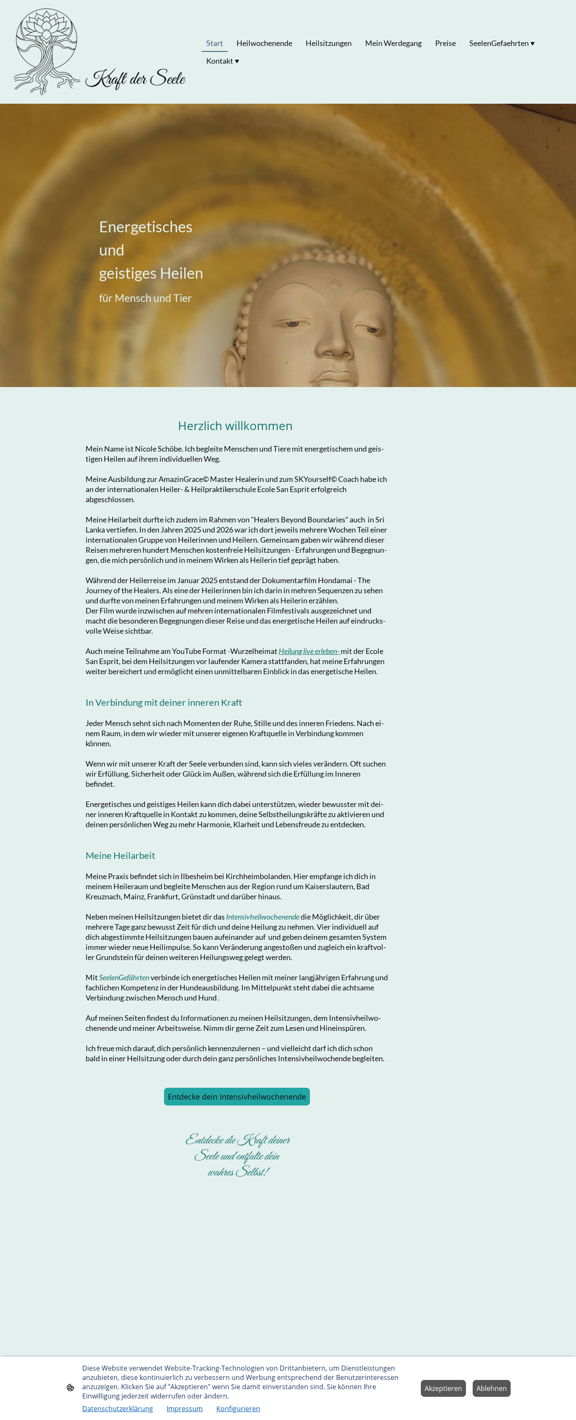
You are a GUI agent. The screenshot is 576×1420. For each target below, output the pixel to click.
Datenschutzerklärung (117, 1408)
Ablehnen (491, 1388)
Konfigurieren (238, 1408)
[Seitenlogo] (100, 52)
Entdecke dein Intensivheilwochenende (237, 1097)
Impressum (185, 1408)
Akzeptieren (443, 1388)
